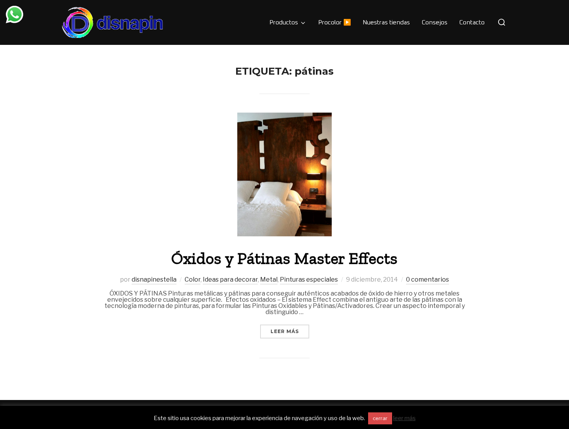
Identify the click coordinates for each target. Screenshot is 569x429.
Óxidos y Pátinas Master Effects (284, 258)
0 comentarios (427, 279)
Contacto (472, 22)
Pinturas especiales (309, 279)
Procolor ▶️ (334, 22)
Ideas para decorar (230, 279)
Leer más (290, 331)
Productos (283, 22)
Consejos (434, 22)
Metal (269, 279)
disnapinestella (154, 279)
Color (193, 279)
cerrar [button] (380, 418)
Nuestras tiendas (386, 22)
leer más (404, 418)
